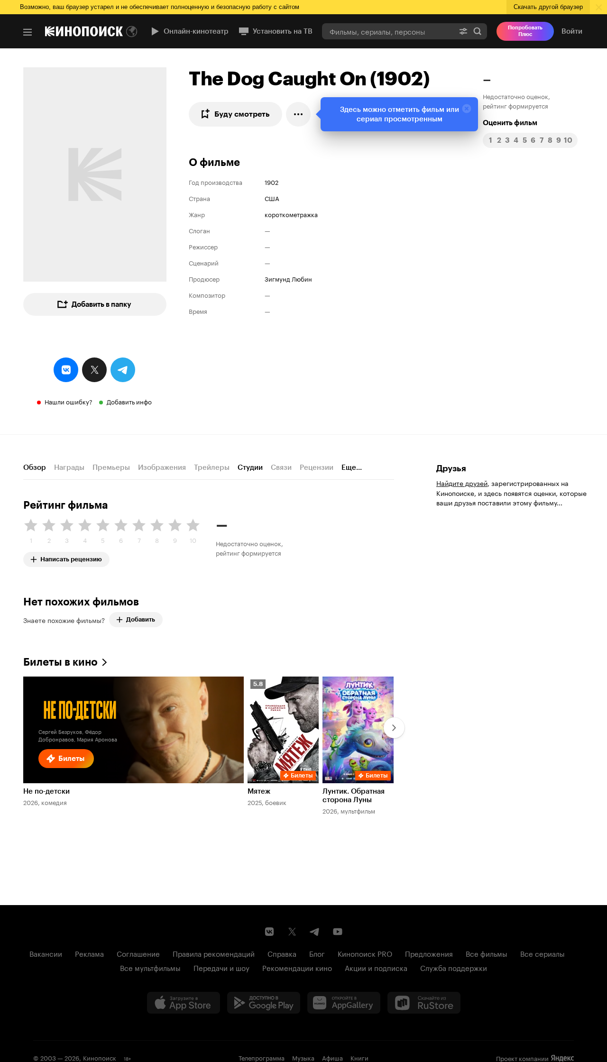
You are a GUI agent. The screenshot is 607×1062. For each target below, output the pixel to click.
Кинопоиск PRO (365, 953)
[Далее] (394, 727)
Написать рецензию (71, 557)
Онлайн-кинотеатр (196, 31)
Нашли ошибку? (68, 401)
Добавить (140, 619)
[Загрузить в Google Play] (263, 1003)
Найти (477, 31)
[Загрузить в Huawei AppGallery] (343, 1003)
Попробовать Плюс (525, 31)
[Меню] (27, 32)
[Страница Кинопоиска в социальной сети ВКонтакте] (269, 931)
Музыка (303, 1057)
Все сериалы (542, 953)
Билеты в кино (60, 662)
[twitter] (94, 369)
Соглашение (138, 953)
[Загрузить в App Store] (183, 1003)
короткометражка (291, 214)
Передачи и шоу (221, 967)
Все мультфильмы (150, 967)
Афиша (332, 1057)
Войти (571, 31)
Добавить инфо (129, 401)
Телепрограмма (262, 1057)
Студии (250, 467)
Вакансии (45, 953)
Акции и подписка (376, 967)
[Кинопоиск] (84, 31)
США (272, 197)
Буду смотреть (242, 114)
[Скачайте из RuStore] (423, 1003)
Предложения (429, 953)
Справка (281, 953)
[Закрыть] (466, 108)
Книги (359, 1057)
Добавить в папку (101, 304)
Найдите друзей (461, 482)
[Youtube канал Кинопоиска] (337, 931)
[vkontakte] (66, 369)
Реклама (89, 953)
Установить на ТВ (283, 31)
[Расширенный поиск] (463, 31)
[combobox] (388, 31)
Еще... (351, 467)
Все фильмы (486, 953)
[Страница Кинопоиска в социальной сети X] (292, 931)
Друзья (451, 468)
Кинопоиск (99, 1057)
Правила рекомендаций (214, 953)
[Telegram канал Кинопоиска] (315, 931)
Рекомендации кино (297, 967)
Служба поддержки (453, 967)
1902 (271, 181)
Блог (317, 953)
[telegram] (122, 369)
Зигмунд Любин (288, 278)
